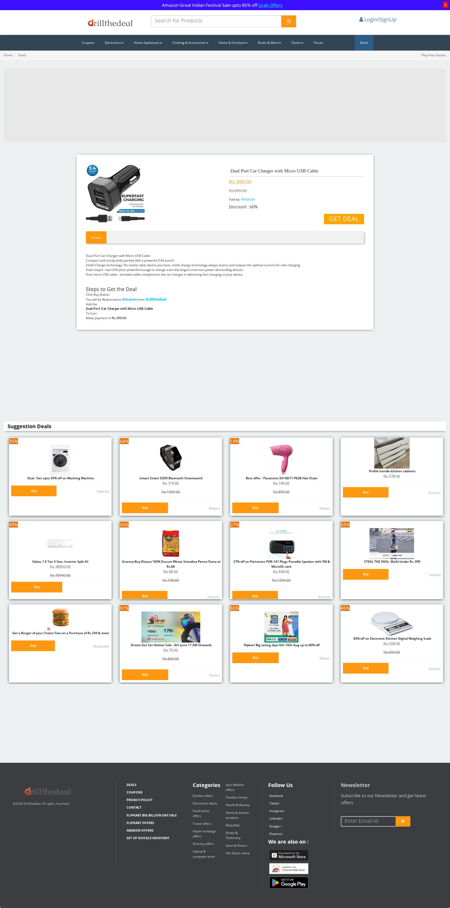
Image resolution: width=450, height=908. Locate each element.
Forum (318, 42)
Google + (275, 826)
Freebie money (236, 797)
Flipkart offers (140, 823)
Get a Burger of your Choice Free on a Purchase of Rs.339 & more (60, 633)
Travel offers (202, 823)
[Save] (403, 821)
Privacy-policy (139, 800)
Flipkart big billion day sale (152, 815)
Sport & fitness (236, 845)
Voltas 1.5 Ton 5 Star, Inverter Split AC (60, 561)
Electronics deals (205, 803)
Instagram (276, 811)
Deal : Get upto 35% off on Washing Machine (60, 478)
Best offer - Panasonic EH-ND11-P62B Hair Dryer (281, 478)
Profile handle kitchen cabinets (392, 471)
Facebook (276, 796)
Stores (296, 42)
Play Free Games (434, 55)
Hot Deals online (238, 853)
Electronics (113, 42)
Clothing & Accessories (189, 42)
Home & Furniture (232, 42)
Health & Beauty (237, 805)
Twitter (274, 803)
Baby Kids (233, 825)
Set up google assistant (148, 838)
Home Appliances (146, 42)
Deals (364, 42)
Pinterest (275, 834)
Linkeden (275, 818)
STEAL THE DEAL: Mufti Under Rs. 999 (391, 561)
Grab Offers (271, 5)
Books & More (268, 42)
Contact (134, 807)
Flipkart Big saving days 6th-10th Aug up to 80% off (281, 645)
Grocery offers (203, 844)
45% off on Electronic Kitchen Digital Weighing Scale (392, 638)
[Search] (288, 21)
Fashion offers (203, 796)
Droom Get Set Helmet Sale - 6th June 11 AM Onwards (171, 645)
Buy (33, 491)
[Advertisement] (225, 105)
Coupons (88, 42)
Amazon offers (140, 830)
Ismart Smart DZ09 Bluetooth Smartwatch (171, 478)
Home (8, 55)
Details (96, 237)
